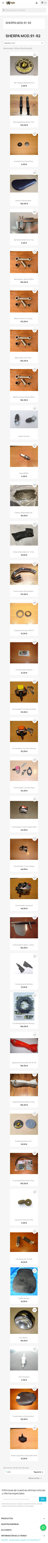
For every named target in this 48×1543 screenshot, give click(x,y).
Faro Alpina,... (24, 1338)
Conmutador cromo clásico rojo (24, 827)
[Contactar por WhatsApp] (43, 1527)
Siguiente (39, 1472)
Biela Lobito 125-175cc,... (24, 358)
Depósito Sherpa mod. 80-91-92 (24, 1063)
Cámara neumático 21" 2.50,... (24, 552)
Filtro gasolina (24, 1377)
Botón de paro (24, 436)
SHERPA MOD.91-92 (18, 23)
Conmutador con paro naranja (24, 748)
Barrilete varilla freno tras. (24, 240)
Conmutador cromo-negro (24, 866)
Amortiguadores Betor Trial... (24, 122)
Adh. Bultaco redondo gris (24, 83)
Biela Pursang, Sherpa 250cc (24, 397)
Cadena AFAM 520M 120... (24, 513)
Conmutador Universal (24, 905)
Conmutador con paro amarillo (24, 709)
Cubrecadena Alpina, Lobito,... (24, 945)
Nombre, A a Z (24, 43)
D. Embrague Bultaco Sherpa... (24, 1023)
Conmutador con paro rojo (24, 788)
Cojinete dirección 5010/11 (24, 630)
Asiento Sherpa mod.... (24, 200)
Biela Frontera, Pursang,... (24, 318)
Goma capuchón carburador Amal (24, 1455)
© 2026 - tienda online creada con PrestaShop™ (21, 1540)
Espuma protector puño (24, 1220)
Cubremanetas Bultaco (24, 984)
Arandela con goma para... (24, 161)
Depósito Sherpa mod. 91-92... (24, 1102)
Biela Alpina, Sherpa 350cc (24, 279)
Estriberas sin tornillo (24, 1259)
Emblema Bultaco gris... (24, 1141)
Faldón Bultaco (24, 1298)
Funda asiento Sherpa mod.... (24, 1416)
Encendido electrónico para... (24, 1180)
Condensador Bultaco (24, 670)
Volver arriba (35, 1478)
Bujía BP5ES (24, 473)
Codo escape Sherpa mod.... (24, 591)
